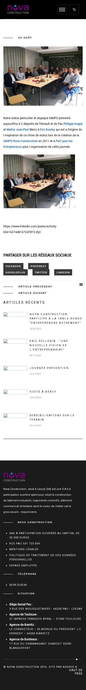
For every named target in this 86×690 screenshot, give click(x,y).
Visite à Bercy (43, 391)
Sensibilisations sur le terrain (52, 417)
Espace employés (23, 565)
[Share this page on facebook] (13, 266)
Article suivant (32, 293)
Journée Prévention (49, 368)
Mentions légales (23, 549)
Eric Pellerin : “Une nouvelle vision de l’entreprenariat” (49, 345)
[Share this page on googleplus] (15, 272)
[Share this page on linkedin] (63, 272)
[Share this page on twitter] (40, 272)
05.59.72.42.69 (18, 584)
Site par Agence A (63, 666)
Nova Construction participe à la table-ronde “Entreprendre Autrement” (56, 318)
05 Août (25, 37)
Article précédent (35, 286)
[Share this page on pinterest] (38, 266)
